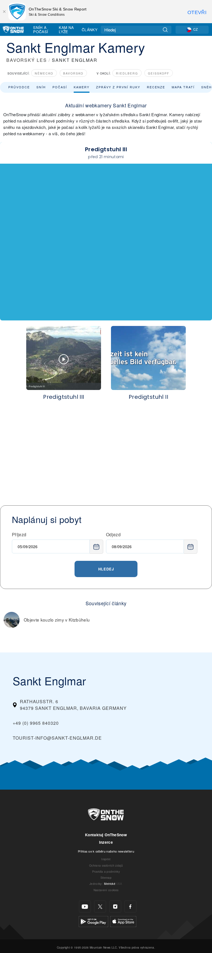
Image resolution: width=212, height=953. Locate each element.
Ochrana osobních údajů (106, 865)
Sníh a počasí (40, 29)
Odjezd (113, 534)
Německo (44, 73)
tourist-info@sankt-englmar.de (57, 738)
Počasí (59, 87)
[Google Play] (93, 921)
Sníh (41, 87)
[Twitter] (100, 906)
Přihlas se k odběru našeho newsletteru (106, 851)
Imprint (105, 859)
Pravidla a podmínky (106, 871)
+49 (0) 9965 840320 (36, 723)
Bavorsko (73, 73)
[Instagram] (115, 906)
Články (89, 29)
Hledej (106, 569)
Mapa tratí (183, 87)
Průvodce (19, 87)
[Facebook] (130, 906)
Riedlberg (127, 73)
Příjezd (19, 534)
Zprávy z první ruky (118, 87)
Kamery (81, 87)
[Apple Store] (123, 921)
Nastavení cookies (106, 890)
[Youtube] (85, 906)
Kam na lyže (66, 29)
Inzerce (106, 842)
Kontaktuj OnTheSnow (106, 834)
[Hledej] (165, 30)
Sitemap (106, 877)
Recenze (156, 87)
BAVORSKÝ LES (26, 60)
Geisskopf (158, 73)
